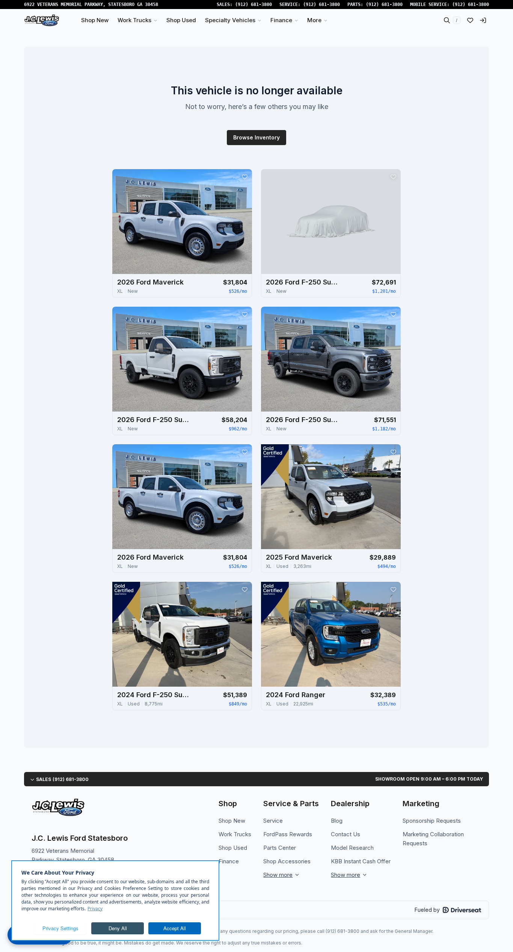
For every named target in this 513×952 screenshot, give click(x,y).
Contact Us (345, 834)
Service (273, 820)
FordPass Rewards (287, 834)
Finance (229, 861)
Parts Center (279, 847)
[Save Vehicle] (244, 177)
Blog (337, 820)
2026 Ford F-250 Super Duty (303, 282)
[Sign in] (483, 20)
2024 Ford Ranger (295, 695)
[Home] (41, 20)
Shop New (232, 820)
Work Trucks (235, 834)
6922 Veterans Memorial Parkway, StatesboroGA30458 (91, 4)
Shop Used (233, 847)
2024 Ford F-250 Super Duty (154, 695)
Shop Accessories (287, 861)
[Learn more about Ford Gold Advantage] (275, 465)
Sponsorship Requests (432, 820)
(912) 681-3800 (253, 4)
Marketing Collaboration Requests (433, 839)
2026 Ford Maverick (150, 282)
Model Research (352, 847)
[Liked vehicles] (470, 20)
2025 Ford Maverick (299, 557)
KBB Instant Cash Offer (361, 861)
